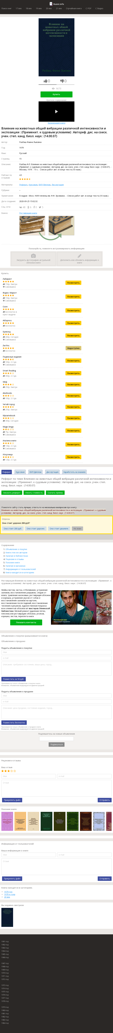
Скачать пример (55, 492)
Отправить (104, 800)
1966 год (4, 957)
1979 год (8, 891)
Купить (56, 94)
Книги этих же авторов (16, 552)
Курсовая (33, 184)
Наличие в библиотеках (17, 556)
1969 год (4, 970)
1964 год (4, 951)
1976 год (4, 995)
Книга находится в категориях (20, 572)
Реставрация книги (28, 213)
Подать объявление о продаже (17, 691)
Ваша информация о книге (14, 850)
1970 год (4, 973)
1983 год (4, 1020)
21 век (59, 8)
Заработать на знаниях (74, 472)
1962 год (4, 944)
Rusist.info (58, 4)
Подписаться (56, 744)
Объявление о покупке (16, 549)
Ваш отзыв (6, 767)
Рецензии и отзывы (15, 559)
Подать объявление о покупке (16, 648)
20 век (49, 8)
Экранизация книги (56, 123)
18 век (29, 8)
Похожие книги (13, 562)
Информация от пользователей (21, 569)
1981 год (4, 1013)
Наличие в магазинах (15, 566)
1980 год (4, 1010)
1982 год (4, 1017)
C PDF (88, 8)
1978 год (4, 1001)
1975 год (4, 991)
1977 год (4, 998)
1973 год (4, 985)
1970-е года (9, 894)
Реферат (23, 184)
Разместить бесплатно (14, 722)
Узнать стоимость (34, 492)
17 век (19, 8)
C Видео (99, 8)
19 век (39, 8)
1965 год (4, 954)
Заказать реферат (11, 492)
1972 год (4, 979)
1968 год (4, 966)
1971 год (4, 976)
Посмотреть (73, 282)
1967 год (4, 963)
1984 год (4, 1023)
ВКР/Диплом (44, 184)
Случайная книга (74, 8)
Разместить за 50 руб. (13, 679)
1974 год (4, 988)
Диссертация (58, 184)
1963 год (4, 948)
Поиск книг (6, 8)
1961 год (4, 941)
